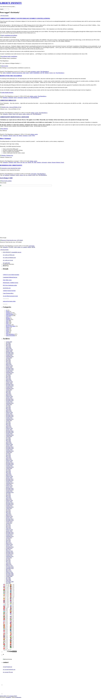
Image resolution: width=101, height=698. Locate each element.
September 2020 (10, 435)
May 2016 (8, 496)
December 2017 (9, 479)
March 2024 (9, 380)
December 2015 (9, 503)
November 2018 (10, 464)
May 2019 (8, 456)
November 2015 (10, 504)
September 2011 (9, 556)
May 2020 (8, 440)
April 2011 (8, 563)
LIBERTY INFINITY (11, 3)
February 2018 (9, 476)
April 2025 (8, 363)
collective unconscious (17, 72)
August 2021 (9, 420)
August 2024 (9, 373)
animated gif (9, 312)
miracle (20, 114)
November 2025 (10, 353)
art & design (33, 173)
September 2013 (10, 536)
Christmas (10, 162)
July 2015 (8, 509)
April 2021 (8, 425)
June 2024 (8, 376)
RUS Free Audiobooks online (10, 285)
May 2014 (8, 527)
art (3, 175)
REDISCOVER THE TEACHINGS (11, 75)
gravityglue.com (6, 288)
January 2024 (9, 383)
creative (10, 114)
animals (7, 311)
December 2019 (9, 447)
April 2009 (8, 580)
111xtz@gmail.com (7, 666)
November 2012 (10, 547)
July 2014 (8, 524)
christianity (8, 72)
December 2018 (9, 463)
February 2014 (9, 529)
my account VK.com (8, 672)
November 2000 (10, 581)
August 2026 (9, 341)
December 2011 (9, 552)
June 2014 (8, 525)
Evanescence (18, 697)
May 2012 (8, 549)
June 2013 (8, 540)
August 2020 (9, 436)
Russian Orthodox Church (58, 162)
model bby (8, 319)
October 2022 (9, 401)
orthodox (39, 162)
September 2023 (10, 388)
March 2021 (9, 427)
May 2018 (8, 472)
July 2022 (8, 405)
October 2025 (9, 355)
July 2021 (8, 421)
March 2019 (9, 459)
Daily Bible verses (7, 280)
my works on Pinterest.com (9, 257)
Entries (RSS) (3, 696)
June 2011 (8, 560)
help (24, 162)
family (27, 72)
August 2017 (9, 484)
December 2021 (9, 415)
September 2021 (10, 419)
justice (14, 135)
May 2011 (8, 561)
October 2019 (9, 449)
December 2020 (9, 431)
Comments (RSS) (13, 696)
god (41, 72)
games (7, 316)
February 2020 (9, 444)
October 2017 (9, 481)
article (4, 72)
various (7, 331)
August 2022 (9, 404)
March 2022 (9, 411)
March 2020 (9, 443)
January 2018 (9, 477)
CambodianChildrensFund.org (10, 277)
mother (24, 114)
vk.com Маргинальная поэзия (10, 296)
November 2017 (10, 480)
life (43, 72)
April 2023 (8, 393)
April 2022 (8, 409)
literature (8, 318)
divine (14, 114)
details (18, 247)
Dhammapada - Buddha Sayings (10, 282)
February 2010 (9, 572)
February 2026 (9, 349)
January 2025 (9, 367)
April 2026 (8, 347)
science (7, 328)
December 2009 (9, 573)
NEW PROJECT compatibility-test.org (12, 252)
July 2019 (8, 453)
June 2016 (8, 495)
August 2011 (9, 557)
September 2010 (10, 568)
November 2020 (10, 432)
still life (33, 247)
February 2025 (9, 365)
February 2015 (9, 516)
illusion (29, 162)
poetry (7, 323)
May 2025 (8, 361)
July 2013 (8, 539)
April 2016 (8, 497)
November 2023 (10, 385)
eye (22, 247)
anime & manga (9, 314)
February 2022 (9, 412)
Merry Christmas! (5, 138)
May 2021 (8, 424)
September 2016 (10, 492)
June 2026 (8, 344)
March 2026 (9, 348)
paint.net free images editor (9, 301)
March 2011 (9, 564)
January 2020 (9, 445)
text (54, 72)
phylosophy (20, 97)
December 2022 (9, 399)
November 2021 (10, 416)
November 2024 (10, 369)
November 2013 (10, 533)
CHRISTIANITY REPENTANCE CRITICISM (14, 117)
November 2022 (10, 400)
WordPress (8, 697)
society (38, 71)
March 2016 (9, 499)
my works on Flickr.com (8, 254)
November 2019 (10, 448)
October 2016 (9, 491)
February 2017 (9, 485)
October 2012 (9, 548)
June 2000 (8, 583)
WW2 (33, 135)
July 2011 (8, 559)
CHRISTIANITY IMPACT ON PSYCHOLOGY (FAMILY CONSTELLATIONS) (25, 18)
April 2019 (8, 457)
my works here (6, 262)
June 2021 (8, 423)
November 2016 (10, 489)
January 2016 (9, 501)
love (27, 175)
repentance (25, 135)
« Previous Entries (4, 15)
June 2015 (8, 511)
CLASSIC (10, 247)
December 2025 (9, 352)
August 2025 (9, 357)
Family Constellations (35, 72)
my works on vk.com (8, 260)
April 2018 (8, 473)
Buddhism (5, 97)
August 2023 (9, 389)
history (15, 97)
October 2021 (9, 417)
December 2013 (9, 532)
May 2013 (8, 541)
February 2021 (9, 428)
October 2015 (9, 505)
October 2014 (9, 521)
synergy (51, 72)
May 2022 (8, 408)
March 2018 (9, 475)
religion (31, 96)
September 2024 (10, 372)
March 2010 (9, 571)
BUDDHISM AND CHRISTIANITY (11, 165)
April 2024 (8, 379)
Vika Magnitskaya (44, 71)
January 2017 (9, 487)
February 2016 (9, 500)
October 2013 (9, 535)
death (24, 72)
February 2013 (9, 544)
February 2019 (9, 460)
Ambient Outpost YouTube (9, 290)
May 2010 (8, 569)
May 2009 (8, 579)
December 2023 (9, 384)
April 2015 (8, 513)
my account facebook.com (9, 669)
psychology (33, 71)
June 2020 (8, 439)
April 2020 (8, 441)
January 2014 (9, 531)
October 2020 (9, 433)
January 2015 (9, 517)
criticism (10, 135)
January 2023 (9, 397)
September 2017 (10, 483)
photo (7, 322)
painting (25, 247)
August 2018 (9, 468)
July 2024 (8, 375)
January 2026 (9, 351)
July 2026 (8, 343)
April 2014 (8, 528)
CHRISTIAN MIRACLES (8, 100)
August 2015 (9, 508)
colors (15, 247)
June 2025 (8, 360)
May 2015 (8, 512)
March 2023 (9, 395)
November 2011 (9, 553)
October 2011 (9, 555)
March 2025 (9, 364)
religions (47, 72)
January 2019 (9, 461)
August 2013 (9, 537)
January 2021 (9, 429)
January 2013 (9, 545)
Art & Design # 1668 (6, 178)
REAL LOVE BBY (10, 326)
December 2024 (9, 368)
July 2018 (8, 469)
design (21, 175)
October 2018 (9, 465)
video (7, 332)
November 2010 (10, 567)
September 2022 (10, 403)
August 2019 (9, 452)
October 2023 (9, 387)
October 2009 (9, 576)
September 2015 (10, 507)
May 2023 (8, 392)
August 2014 (9, 523)
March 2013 (9, 543)
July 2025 (8, 359)
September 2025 (10, 356)
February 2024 (9, 381)
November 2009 (10, 575)
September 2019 (10, 451)
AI (6, 310)
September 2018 (10, 467)
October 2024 (9, 371)
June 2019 (8, 455)
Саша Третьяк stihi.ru (8, 293)
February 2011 (9, 565)
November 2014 (10, 520)
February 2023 (9, 396)
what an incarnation (10, 335)
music (7, 320)
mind (35, 162)
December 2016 (9, 488)
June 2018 (8, 471)
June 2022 (8, 407)
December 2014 (9, 519)
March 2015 (9, 515)
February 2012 (9, 551)
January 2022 (9, 413)
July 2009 (8, 577)
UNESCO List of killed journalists (11, 274)
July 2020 (8, 437)
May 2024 (8, 377)
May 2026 (8, 345)
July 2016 (8, 493)
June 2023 (8, 391)
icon (26, 162)
